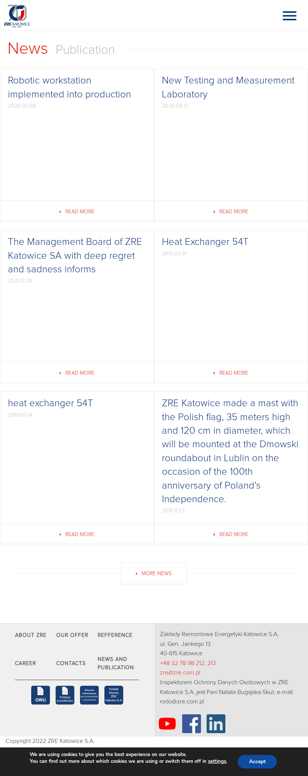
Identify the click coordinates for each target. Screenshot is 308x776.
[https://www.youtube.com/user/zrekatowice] (167, 723)
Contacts (71, 663)
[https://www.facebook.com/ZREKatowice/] (191, 723)
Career (25, 663)
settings (217, 761)
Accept (257, 761)
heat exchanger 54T (50, 403)
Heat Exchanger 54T (205, 242)
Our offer (72, 635)
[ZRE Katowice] (41, 15)
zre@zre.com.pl (180, 673)
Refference (115, 635)
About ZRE (31, 635)
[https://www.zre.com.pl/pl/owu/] (40, 695)
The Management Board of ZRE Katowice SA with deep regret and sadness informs (75, 255)
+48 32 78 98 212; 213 (188, 663)
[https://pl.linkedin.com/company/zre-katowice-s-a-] (216, 723)
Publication (85, 50)
